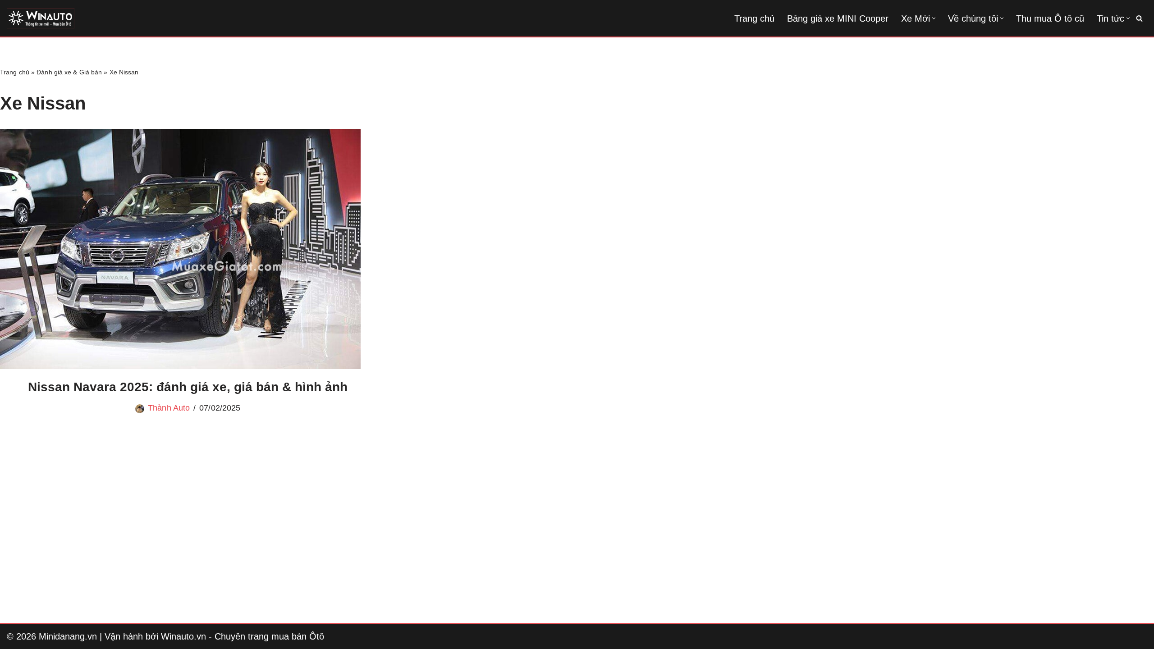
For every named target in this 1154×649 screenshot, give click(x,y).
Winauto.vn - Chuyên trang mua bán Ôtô (242, 636)
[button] (933, 18)
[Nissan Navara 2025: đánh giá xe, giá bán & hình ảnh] (188, 249)
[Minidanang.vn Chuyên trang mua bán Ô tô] (40, 18)
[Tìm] (1139, 18)
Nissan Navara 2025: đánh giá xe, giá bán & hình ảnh (188, 387)
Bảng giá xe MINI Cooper (837, 18)
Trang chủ (754, 18)
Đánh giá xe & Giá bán (69, 72)
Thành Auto (169, 407)
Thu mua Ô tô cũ (1050, 18)
